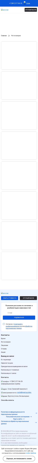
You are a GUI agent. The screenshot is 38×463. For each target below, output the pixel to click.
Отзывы (4, 349)
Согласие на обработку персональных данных (15, 422)
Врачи (3, 338)
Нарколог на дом (7, 363)
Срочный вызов (30, 10)
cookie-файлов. (31, 453)
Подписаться (19, 317)
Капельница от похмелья (10, 370)
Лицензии (4, 345)
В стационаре (6, 359)
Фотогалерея (5, 342)
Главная (4, 35)
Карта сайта (17, 419)
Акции (3, 352)
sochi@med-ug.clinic (24, 392)
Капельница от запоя (8, 373)
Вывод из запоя (7, 356)
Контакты (5, 335)
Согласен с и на (19, 326)
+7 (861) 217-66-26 (15, 3)
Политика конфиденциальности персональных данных (13, 413)
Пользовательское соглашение (17, 416)
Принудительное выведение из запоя (14, 366)
